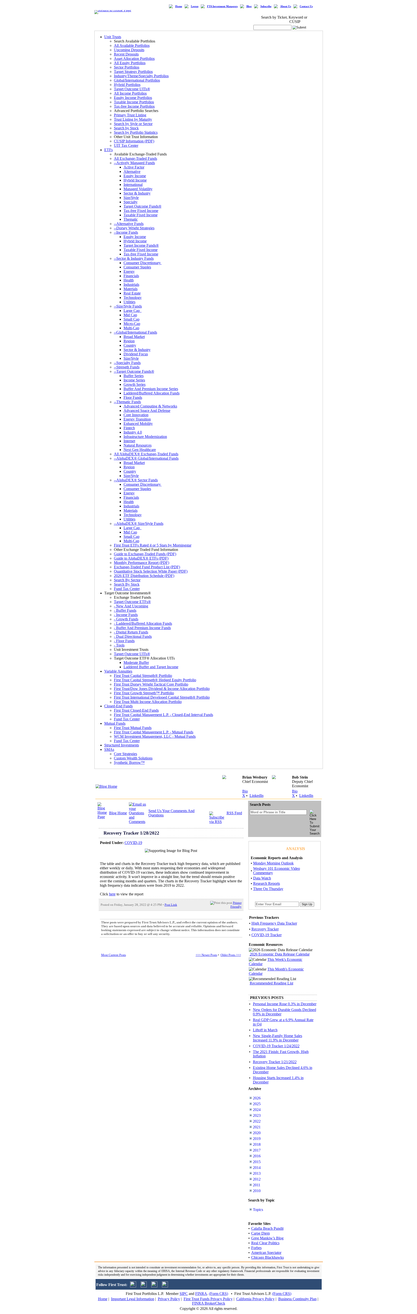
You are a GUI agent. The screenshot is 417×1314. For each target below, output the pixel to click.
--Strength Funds (126, 367)
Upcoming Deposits (129, 50)
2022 (257, 1121)
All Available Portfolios (132, 45)
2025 (257, 1104)
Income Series (134, 380)
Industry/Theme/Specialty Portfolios (141, 76)
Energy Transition (137, 419)
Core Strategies (125, 754)
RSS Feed (234, 813)
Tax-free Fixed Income (141, 211)
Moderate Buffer (136, 663)
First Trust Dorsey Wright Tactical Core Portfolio (151, 684)
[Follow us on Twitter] (133, 1286)
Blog (249, 6)
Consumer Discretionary (143, 263)
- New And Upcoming (131, 606)
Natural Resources (138, 445)
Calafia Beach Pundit (267, 1228)
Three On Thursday (268, 889)
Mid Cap (130, 315)
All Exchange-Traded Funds (135, 158)
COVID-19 (133, 843)
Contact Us (306, 6)
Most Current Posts (113, 955)
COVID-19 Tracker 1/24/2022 (276, 1046)
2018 (257, 1144)
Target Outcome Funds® (142, 206)
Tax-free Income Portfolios (134, 106)
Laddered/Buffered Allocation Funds (152, 393)
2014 (257, 1168)
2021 (257, 1127)
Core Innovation (136, 415)
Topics (258, 1210)
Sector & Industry (137, 193)
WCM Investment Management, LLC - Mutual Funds (155, 736)
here (112, 894)
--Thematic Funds (127, 402)
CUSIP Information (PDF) (134, 141)
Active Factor (134, 167)
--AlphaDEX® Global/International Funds (146, 458)
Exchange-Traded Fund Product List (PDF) (147, 567)
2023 (257, 1115)
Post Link (171, 904)
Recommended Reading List (271, 983)
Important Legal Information (132, 1299)
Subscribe (265, 6)
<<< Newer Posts (206, 955)
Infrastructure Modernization (145, 437)
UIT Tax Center (126, 145)
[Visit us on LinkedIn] (144, 1286)
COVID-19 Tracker (266, 935)
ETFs (108, 150)
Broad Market (134, 337)
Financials (131, 276)
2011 (256, 1185)
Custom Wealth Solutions (133, 758)
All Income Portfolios (130, 93)
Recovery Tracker (265, 929)
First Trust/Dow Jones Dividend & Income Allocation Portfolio (162, 689)
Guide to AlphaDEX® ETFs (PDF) (141, 558)
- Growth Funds (126, 619)
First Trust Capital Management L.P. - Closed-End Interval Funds (163, 715)
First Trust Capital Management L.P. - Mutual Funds (153, 732)
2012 (257, 1179)
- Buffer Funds (125, 610)
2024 (257, 1110)
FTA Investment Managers (222, 6)
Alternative (132, 171)
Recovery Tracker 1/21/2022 (275, 1062)
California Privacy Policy (255, 1299)
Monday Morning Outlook (273, 863)
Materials (131, 289)
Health (129, 280)
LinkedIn (257, 796)
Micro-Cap (132, 324)
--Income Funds (126, 232)
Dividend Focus (136, 354)
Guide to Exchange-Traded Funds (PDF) (145, 554)
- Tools (119, 645)
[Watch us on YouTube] (154, 1286)
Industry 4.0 (133, 432)
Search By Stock (126, 584)
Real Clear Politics (265, 1243)
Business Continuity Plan (297, 1299)
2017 (257, 1150)
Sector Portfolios (126, 67)
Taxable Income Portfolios (134, 102)
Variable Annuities (118, 671)
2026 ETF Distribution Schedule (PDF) (144, 576)
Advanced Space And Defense (147, 410)
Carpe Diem (260, 1233)
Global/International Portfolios (137, 80)
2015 (257, 1162)
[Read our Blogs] (165, 1286)
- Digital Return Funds (131, 632)
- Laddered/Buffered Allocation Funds (143, 623)
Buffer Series (134, 376)
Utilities (129, 302)
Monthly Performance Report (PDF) (141, 563)
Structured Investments (121, 745)
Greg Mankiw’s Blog (267, 1238)
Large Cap (133, 311)
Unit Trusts (112, 37)
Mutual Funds (114, 723)
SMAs (109, 749)
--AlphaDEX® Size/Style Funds (138, 523)
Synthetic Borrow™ (129, 762)
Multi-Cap (131, 328)
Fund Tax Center (127, 589)
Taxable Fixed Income (141, 215)
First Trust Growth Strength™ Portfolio (144, 693)
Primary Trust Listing (130, 115)
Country (130, 345)
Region (129, 341)
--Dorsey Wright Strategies (134, 228)
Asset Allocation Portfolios (134, 58)
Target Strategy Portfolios (133, 72)
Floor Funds (133, 397)
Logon (194, 6)
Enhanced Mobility (138, 424)
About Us (285, 6)
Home (178, 6)
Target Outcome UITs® (132, 89)
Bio (245, 791)
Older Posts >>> (231, 955)
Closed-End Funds (118, 706)
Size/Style (131, 198)
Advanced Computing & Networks (150, 406)
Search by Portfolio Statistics (136, 132)
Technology (133, 297)
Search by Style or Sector (133, 124)
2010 (257, 1191)
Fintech (129, 428)
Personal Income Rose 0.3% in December (284, 1004)
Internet (129, 441)
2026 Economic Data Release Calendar (280, 954)
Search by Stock (126, 128)
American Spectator (266, 1253)
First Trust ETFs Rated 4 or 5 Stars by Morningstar (152, 545)
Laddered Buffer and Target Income (151, 667)
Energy (129, 271)
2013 (257, 1173)
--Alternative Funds (129, 224)
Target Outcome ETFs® (132, 602)
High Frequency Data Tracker (274, 923)
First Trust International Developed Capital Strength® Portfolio (162, 697)
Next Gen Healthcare (140, 450)
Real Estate (132, 293)
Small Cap (131, 319)
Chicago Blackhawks (267, 1257)
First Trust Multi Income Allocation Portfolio (148, 702)
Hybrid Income (135, 180)
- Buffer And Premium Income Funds (142, 628)
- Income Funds (126, 615)
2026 (257, 1098)
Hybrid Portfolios (127, 85)
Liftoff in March (265, 1030)
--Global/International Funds (135, 332)
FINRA (201, 1294)
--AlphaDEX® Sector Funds (136, 480)
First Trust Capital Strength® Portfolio (143, 676)
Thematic (131, 219)
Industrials (131, 284)
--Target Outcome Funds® (134, 371)
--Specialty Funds (127, 363)
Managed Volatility (138, 189)
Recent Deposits (126, 54)
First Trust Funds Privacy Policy (208, 1299)
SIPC (184, 1294)
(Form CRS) (218, 1294)
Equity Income (135, 176)
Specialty (131, 202)
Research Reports (266, 883)
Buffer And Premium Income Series (151, 389)
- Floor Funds (124, 641)
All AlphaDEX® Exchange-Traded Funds (146, 454)
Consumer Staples (137, 267)
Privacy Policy (169, 1299)
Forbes (256, 1248)
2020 (257, 1133)
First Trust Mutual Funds (133, 728)
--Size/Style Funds (128, 306)
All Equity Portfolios (130, 63)
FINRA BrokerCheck (208, 1303)
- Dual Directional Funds (133, 636)
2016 (257, 1156)
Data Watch (262, 878)
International (133, 185)
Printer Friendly (236, 904)
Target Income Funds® (141, 245)
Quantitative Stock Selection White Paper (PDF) (151, 571)
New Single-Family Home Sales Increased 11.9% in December (277, 1038)
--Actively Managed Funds (134, 163)
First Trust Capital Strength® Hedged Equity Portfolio (155, 680)
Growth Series (135, 384)
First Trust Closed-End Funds (136, 710)
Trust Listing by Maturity (133, 119)
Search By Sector (127, 580)
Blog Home (118, 813)
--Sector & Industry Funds (134, 258)
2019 (257, 1139)
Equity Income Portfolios (133, 98)
